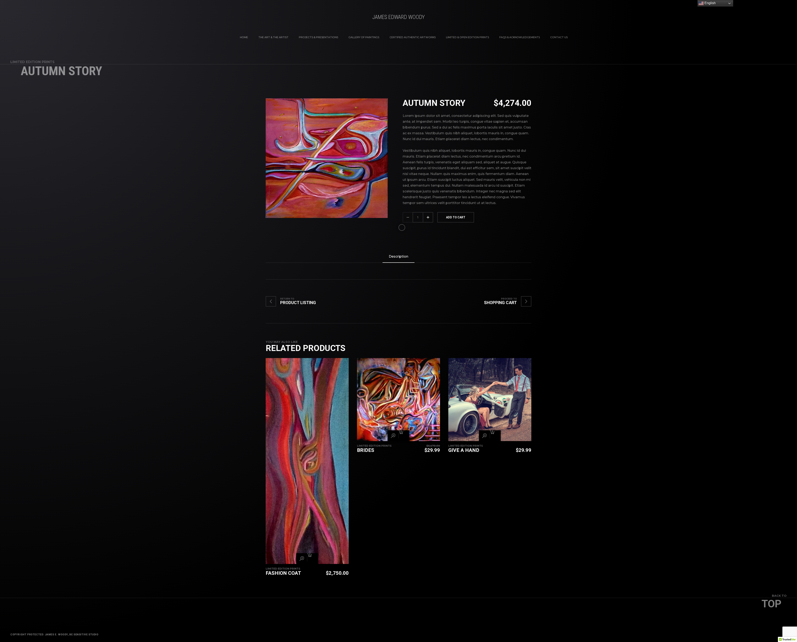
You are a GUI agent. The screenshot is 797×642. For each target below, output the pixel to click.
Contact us (559, 37)
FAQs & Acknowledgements (519, 37)
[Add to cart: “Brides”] (403, 435)
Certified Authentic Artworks (413, 37)
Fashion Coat (283, 573)
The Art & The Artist (273, 37)
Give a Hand (463, 450)
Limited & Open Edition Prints (467, 37)
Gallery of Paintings (363, 37)
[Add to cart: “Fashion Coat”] (312, 558)
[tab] (398, 257)
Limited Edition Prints (32, 62)
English (710, 3)
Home (244, 37)
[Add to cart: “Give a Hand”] (495, 435)
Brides (365, 450)
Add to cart (455, 217)
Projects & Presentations (318, 37)
